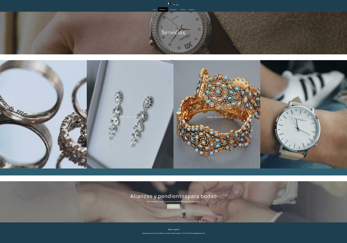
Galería (183, 9)
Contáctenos (173, 206)
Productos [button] (173, 9)
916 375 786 (187, 233)
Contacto (191, 9)
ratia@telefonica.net (198, 233)
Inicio (154, 9)
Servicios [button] (162, 9)
